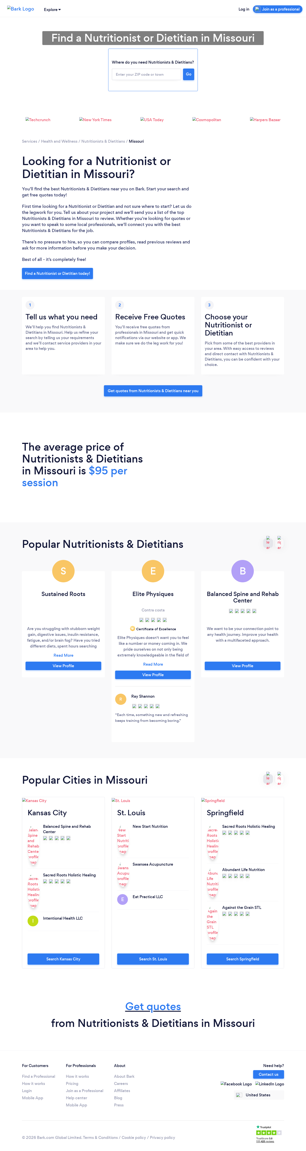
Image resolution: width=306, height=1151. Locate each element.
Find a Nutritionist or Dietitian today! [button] (57, 273)
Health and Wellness (59, 141)
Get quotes (153, 1006)
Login (27, 1090)
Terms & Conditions (100, 1137)
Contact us (268, 1074)
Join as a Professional (84, 1090)
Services (29, 141)
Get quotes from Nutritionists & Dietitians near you (153, 391)
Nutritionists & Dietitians (103, 141)
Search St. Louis (153, 959)
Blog (118, 1098)
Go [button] (188, 74)
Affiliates (122, 1090)
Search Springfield (242, 959)
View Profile (63, 666)
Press (119, 1105)
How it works (33, 1083)
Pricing (72, 1083)
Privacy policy (162, 1137)
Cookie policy (134, 1137)
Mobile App (32, 1098)
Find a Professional (38, 1076)
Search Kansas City (63, 959)
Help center (76, 1098)
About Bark (124, 1076)
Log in (244, 9)
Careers (121, 1083)
